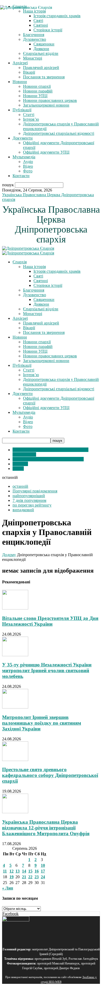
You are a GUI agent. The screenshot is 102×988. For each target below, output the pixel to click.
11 (5, 871)
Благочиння (33, 34)
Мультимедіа (24, 157)
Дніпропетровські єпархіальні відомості (58, 133)
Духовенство (34, 39)
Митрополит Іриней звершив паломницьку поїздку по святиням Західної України (41, 722)
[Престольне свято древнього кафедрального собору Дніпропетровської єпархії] (15, 759)
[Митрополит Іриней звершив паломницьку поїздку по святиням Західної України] (15, 707)
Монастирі (32, 58)
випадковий (23, 510)
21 (24, 877)
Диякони (41, 49)
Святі (38, 276)
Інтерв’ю (31, 119)
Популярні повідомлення (35, 491)
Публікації (22, 110)
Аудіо (28, 161)
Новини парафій (38, 91)
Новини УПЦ (35, 96)
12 (11, 871)
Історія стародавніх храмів (57, 271)
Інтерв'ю (20, 464)
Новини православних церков (50, 100)
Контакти (21, 175)
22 (30, 877)
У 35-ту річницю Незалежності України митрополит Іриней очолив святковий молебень (47, 670)
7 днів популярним (29, 500)
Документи (23, 138)
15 (30, 871)
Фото (27, 171)
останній (20, 486)
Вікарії (29, 72)
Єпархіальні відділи (40, 53)
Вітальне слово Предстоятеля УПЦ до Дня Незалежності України (50, 621)
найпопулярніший (29, 495)
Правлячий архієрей (41, 67)
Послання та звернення (44, 77)
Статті (28, 114)
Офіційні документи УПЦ (46, 152)
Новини (20, 81)
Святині (40, 280)
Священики (43, 44)
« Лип (7, 888)
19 (11, 877)
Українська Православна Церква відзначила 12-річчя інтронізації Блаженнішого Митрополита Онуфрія (45, 827)
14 (24, 871)
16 (37, 871)
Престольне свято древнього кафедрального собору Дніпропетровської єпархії (50, 775)
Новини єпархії (37, 86)
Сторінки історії (47, 30)
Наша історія (34, 266)
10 (43, 865)
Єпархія (20, 262)
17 (43, 871)
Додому (9, 555)
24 (43, 877)
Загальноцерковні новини (46, 105)
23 (37, 877)
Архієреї (20, 63)
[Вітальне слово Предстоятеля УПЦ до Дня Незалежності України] (15, 608)
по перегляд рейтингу (32, 505)
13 (17, 871)
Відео (28, 166)
